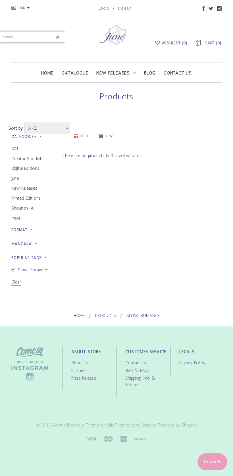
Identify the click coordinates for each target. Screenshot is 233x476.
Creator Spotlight (27, 158)
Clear (16, 282)
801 (14, 148)
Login (103, 9)
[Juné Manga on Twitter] (209, 8)
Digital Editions (25, 168)
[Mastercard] (108, 438)
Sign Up (125, 9)
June (15, 178)
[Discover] (140, 438)
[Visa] (91, 438)
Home (79, 315)
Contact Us (136, 362)
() (174, 43)
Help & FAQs (137, 370)
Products (105, 315)
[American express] (123, 438)
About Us (80, 362)
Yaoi (15, 218)
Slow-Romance (33, 269)
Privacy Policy (192, 362)
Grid (85, 136)
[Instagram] (29, 363)
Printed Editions (26, 198)
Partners (79, 370)
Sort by (16, 128)
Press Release (83, 378)
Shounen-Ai (22, 208)
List (110, 136)
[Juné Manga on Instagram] (218, 8)
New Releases (24, 188)
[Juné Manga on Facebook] (202, 8)
